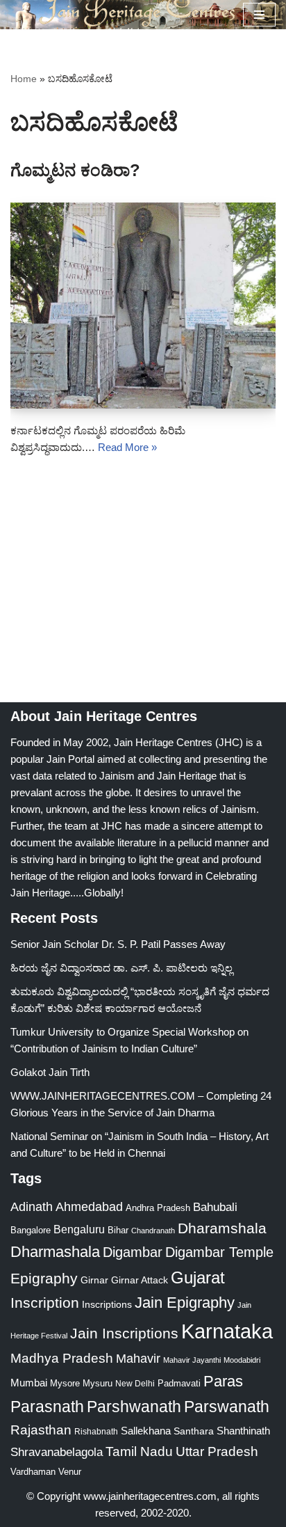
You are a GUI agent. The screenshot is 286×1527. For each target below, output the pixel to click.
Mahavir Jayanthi (192, 1360)
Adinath (31, 1206)
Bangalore (30, 1230)
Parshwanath (134, 1407)
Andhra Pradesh (158, 1208)
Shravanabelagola (56, 1452)
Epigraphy (44, 1278)
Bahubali (215, 1207)
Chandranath (153, 1230)
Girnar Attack (139, 1279)
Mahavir (138, 1358)
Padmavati (179, 1383)
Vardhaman (33, 1471)
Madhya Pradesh (61, 1358)
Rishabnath (96, 1432)
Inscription (44, 1303)
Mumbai (28, 1382)
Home (23, 78)
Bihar (118, 1230)
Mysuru (97, 1383)
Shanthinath (243, 1431)
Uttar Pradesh (217, 1451)
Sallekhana (146, 1431)
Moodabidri (242, 1360)
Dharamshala (222, 1228)
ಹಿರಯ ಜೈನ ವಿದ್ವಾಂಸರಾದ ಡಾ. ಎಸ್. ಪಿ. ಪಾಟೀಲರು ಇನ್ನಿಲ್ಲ (121, 968)
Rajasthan (41, 1430)
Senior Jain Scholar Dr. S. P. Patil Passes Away (118, 944)
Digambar (132, 1252)
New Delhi (135, 1383)
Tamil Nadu (139, 1451)
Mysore (65, 1383)
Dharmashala (55, 1251)
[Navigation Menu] (259, 14)
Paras (223, 1381)
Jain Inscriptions (124, 1333)
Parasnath (47, 1407)
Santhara (194, 1431)
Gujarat (198, 1277)
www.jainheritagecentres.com (150, 1496)
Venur (69, 1471)
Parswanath (226, 1407)
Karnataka (227, 1331)
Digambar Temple (219, 1252)
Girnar (94, 1279)
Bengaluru (79, 1229)
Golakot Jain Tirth (50, 1072)
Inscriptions (107, 1304)
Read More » (127, 447)
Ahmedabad (89, 1207)
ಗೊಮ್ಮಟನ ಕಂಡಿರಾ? (75, 170)
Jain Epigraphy (185, 1302)
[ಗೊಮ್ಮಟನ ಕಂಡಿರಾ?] (143, 306)
